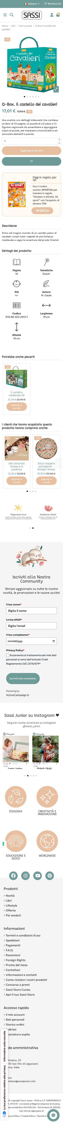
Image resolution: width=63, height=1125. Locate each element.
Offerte (11, 910)
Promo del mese (16, 965)
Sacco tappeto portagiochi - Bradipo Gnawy (46, 466)
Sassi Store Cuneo (18, 989)
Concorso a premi (18, 984)
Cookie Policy (28, 1116)
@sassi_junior (31, 726)
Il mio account (15, 1014)
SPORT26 (42, 210)
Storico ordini (15, 1024)
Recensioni (13, 955)
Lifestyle (11, 905)
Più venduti (13, 915)
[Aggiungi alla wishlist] (31, 161)
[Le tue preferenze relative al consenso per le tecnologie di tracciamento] (3, 843)
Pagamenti (13, 945)
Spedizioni (13, 940)
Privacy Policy (12, 1116)
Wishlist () (54, 3)
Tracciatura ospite (18, 1034)
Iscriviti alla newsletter (23, 678)
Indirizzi (11, 1029)
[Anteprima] (26, 376)
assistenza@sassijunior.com (20, 1081)
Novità (10, 895)
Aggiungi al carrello (31, 150)
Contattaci (13, 970)
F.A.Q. (9, 950)
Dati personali (15, 1019)
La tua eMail (14, 619)
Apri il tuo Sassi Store (20, 994)
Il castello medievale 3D (16, 394)
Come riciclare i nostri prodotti (26, 979)
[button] (24, 96)
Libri (9, 900)
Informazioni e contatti (21, 975)
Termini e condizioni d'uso (23, 935)
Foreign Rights (16, 960)
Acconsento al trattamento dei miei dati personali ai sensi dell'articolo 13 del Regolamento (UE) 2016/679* (31, 659)
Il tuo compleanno (18, 634)
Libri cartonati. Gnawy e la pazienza (16, 466)
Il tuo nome (13, 604)
